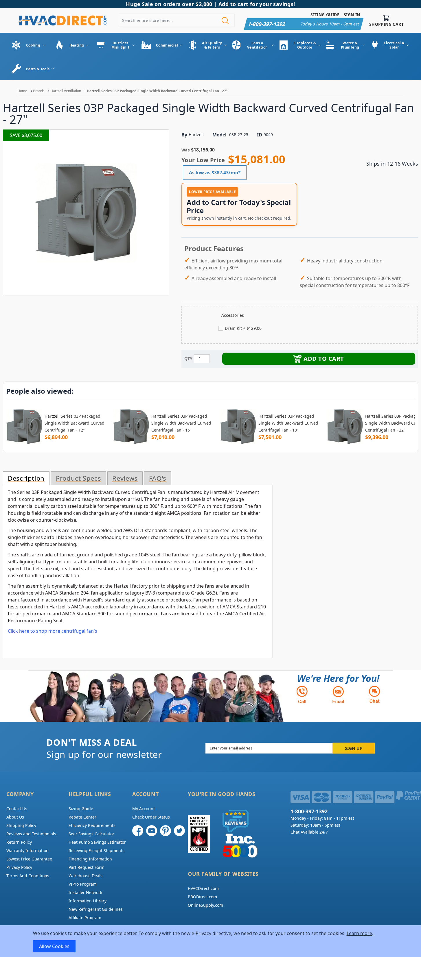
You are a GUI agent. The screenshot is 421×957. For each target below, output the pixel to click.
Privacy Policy (19, 867)
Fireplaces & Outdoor (304, 45)
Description (26, 478)
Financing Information (90, 859)
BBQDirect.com (202, 896)
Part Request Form (86, 867)
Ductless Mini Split (120, 45)
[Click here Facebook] (137, 830)
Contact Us (16, 808)
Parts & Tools (38, 68)
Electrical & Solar (394, 45)
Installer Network (85, 892)
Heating (76, 45)
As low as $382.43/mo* (215, 172)
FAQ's (157, 478)
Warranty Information (27, 850)
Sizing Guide (324, 14)
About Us (15, 817)
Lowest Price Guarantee (29, 859)
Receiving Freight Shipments (96, 850)
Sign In (352, 14)
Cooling (33, 45)
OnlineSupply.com (205, 905)
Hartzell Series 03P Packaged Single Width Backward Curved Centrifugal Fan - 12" (74, 423)
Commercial (167, 45)
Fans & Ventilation (257, 45)
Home (22, 90)
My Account (143, 808)
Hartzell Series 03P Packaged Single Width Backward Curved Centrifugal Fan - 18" (288, 423)
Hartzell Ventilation (65, 90)
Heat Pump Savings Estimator (97, 842)
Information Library (87, 901)
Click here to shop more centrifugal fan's (52, 631)
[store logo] (61, 20)
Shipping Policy (21, 825)
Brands (39, 90)
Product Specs (78, 478)
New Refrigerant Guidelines (96, 909)
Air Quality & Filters (212, 45)
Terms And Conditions (27, 875)
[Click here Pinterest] (165, 830)
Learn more (359, 933)
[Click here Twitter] (179, 830)
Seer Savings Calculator (91, 833)
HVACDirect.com (203, 888)
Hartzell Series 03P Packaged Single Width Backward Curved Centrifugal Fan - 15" (181, 423)
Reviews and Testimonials (31, 833)
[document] (210, 941)
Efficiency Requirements (92, 825)
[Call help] (302, 694)
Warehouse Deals (85, 875)
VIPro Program (83, 884)
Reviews (124, 478)
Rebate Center (82, 817)
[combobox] (177, 20)
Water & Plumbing (350, 45)
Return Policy (19, 842)
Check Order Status (151, 817)
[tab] (26, 478)
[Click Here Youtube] (151, 830)
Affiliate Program (85, 917)
